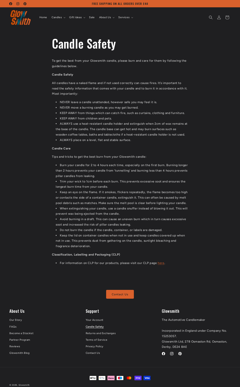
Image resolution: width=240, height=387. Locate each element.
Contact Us (120, 294)
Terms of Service (96, 339)
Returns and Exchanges (101, 333)
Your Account (94, 320)
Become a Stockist (21, 333)
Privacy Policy (95, 346)
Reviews (14, 346)
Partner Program (19, 339)
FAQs (12, 326)
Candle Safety (95, 326)
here (161, 263)
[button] (58, 17)
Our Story (15, 320)
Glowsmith (24, 385)
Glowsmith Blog (19, 352)
